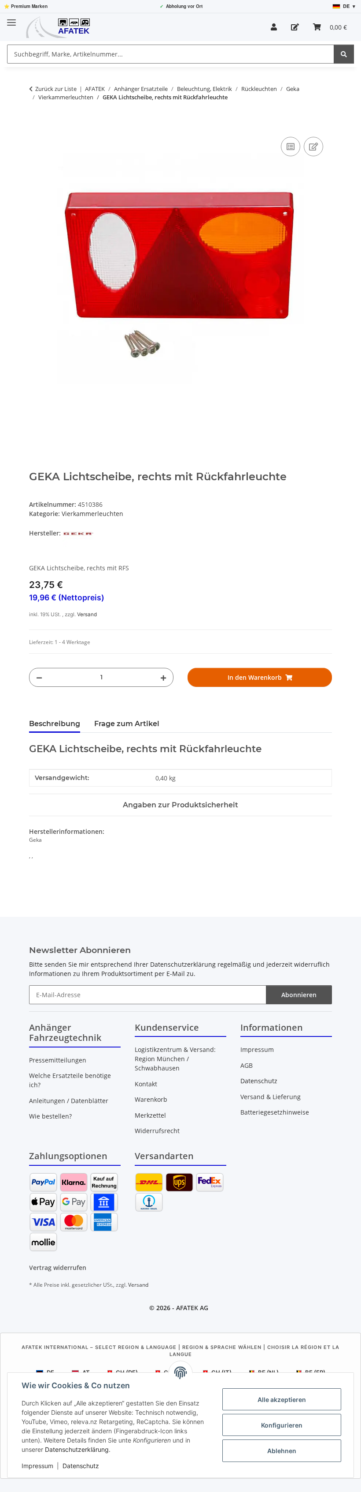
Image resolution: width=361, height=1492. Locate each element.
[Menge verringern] (39, 677)
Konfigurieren (281, 1425)
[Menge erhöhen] (163, 677)
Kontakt (146, 1084)
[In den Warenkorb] (36, 125)
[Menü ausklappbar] (11, 18)
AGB (246, 1065)
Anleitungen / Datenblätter (68, 1100)
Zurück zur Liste (56, 89)
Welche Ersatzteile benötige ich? (70, 1080)
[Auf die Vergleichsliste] (290, 146)
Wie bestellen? (50, 1116)
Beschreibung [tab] (54, 724)
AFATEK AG (192, 1308)
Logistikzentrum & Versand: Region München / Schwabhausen (175, 1058)
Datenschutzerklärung (77, 1449)
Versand (87, 614)
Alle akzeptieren (282, 1399)
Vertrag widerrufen (57, 1267)
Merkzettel (150, 1115)
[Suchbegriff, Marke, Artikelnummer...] (344, 54)
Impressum (37, 1465)
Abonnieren (299, 995)
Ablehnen (281, 1450)
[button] (274, 27)
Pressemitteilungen (57, 1060)
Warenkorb (151, 1099)
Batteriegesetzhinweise (274, 1112)
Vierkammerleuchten (92, 513)
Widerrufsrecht (157, 1131)
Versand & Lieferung (270, 1097)
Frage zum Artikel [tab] (126, 724)
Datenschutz (81, 1465)
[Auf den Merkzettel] (313, 146)
